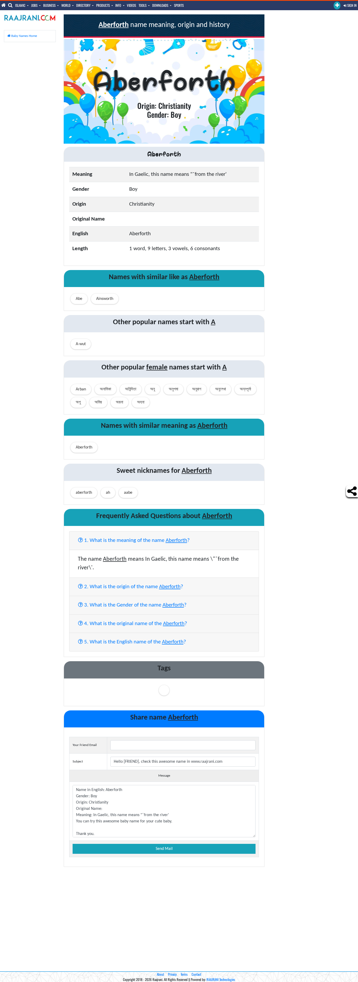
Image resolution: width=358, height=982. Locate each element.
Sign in (351, 5)
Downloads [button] (160, 5)
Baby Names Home (23, 36)
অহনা (140, 402)
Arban (81, 389)
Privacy (172, 974)
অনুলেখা (220, 389)
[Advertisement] (30, 124)
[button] (337, 5)
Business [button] (49, 5)
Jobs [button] (34, 5)
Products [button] (103, 5)
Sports (179, 5)
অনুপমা (173, 389)
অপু (78, 402)
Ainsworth (104, 299)
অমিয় (98, 402)
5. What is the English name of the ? (134, 642)
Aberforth (84, 447)
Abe (79, 299)
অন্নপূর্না (245, 389)
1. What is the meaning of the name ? (136, 540)
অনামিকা (105, 389)
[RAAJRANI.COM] (30, 17)
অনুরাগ (196, 389)
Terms (184, 974)
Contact (196, 974)
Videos (131, 5)
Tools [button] (143, 5)
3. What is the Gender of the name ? (135, 605)
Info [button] (118, 5)
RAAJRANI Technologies (221, 979)
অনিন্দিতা (130, 389)
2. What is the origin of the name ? (133, 587)
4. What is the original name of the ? (135, 623)
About (160, 974)
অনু (152, 389)
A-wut (81, 344)
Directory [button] (83, 5)
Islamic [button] (20, 5)
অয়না (119, 402)
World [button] (66, 5)
